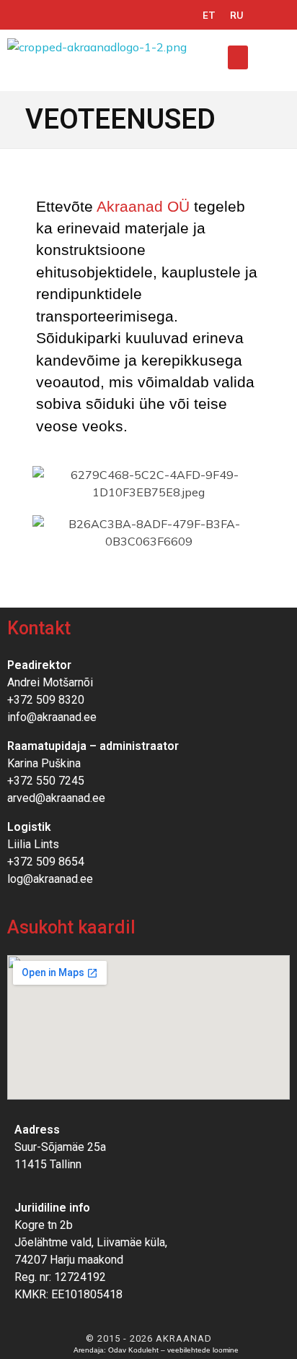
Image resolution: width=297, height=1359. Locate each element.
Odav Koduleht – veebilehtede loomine (173, 1350)
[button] (238, 57)
